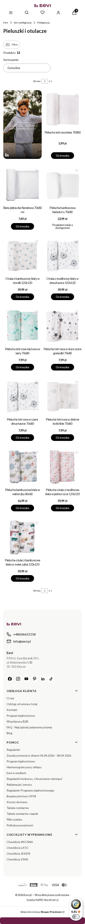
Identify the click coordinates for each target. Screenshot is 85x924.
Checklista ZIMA (17, 859)
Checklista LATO (17, 847)
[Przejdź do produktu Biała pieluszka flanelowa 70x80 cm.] (22, 185)
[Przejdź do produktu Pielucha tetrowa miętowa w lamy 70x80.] (22, 326)
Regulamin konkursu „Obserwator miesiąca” (35, 778)
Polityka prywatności (20, 825)
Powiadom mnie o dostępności (62, 226)
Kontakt (12, 710)
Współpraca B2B (17, 721)
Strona (36, 81)
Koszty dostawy (17, 802)
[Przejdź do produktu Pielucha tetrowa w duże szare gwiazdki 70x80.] (62, 326)
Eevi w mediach (16, 773)
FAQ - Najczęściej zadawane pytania (29, 727)
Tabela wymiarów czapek (22, 813)
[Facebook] (10, 678)
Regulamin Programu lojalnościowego (30, 790)
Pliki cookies (14, 819)
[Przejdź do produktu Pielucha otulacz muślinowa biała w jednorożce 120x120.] (62, 467)
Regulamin (13, 749)
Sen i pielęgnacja (23, 22)
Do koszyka (62, 155)
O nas (10, 698)
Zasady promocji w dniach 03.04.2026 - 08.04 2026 (39, 755)
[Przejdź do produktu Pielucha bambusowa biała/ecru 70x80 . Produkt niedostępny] (62, 185)
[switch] (76, 916)
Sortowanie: (11, 59)
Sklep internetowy (41, 911)
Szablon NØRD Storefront (41, 899)
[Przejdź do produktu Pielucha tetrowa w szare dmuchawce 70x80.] (22, 396)
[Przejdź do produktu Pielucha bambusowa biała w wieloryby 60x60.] (22, 467)
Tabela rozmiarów (18, 808)
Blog (9, 733)
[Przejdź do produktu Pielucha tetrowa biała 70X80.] (62, 109)
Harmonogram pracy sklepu (24, 767)
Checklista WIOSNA (20, 842)
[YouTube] (26, 678)
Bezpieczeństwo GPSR (21, 796)
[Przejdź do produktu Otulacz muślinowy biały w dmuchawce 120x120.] (62, 255)
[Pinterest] (34, 678)
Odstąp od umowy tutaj (22, 704)
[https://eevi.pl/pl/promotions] (22, 124)
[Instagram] (18, 678)
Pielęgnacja (43, 22)
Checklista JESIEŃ (18, 853)
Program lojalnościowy (21, 715)
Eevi (5, 22)
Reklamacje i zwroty (19, 784)
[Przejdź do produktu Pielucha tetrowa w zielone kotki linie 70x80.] (62, 396)
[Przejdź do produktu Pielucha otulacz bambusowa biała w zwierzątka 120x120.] (22, 537)
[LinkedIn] (43, 678)
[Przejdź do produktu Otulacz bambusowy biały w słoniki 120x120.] (22, 255)
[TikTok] (51, 678)
